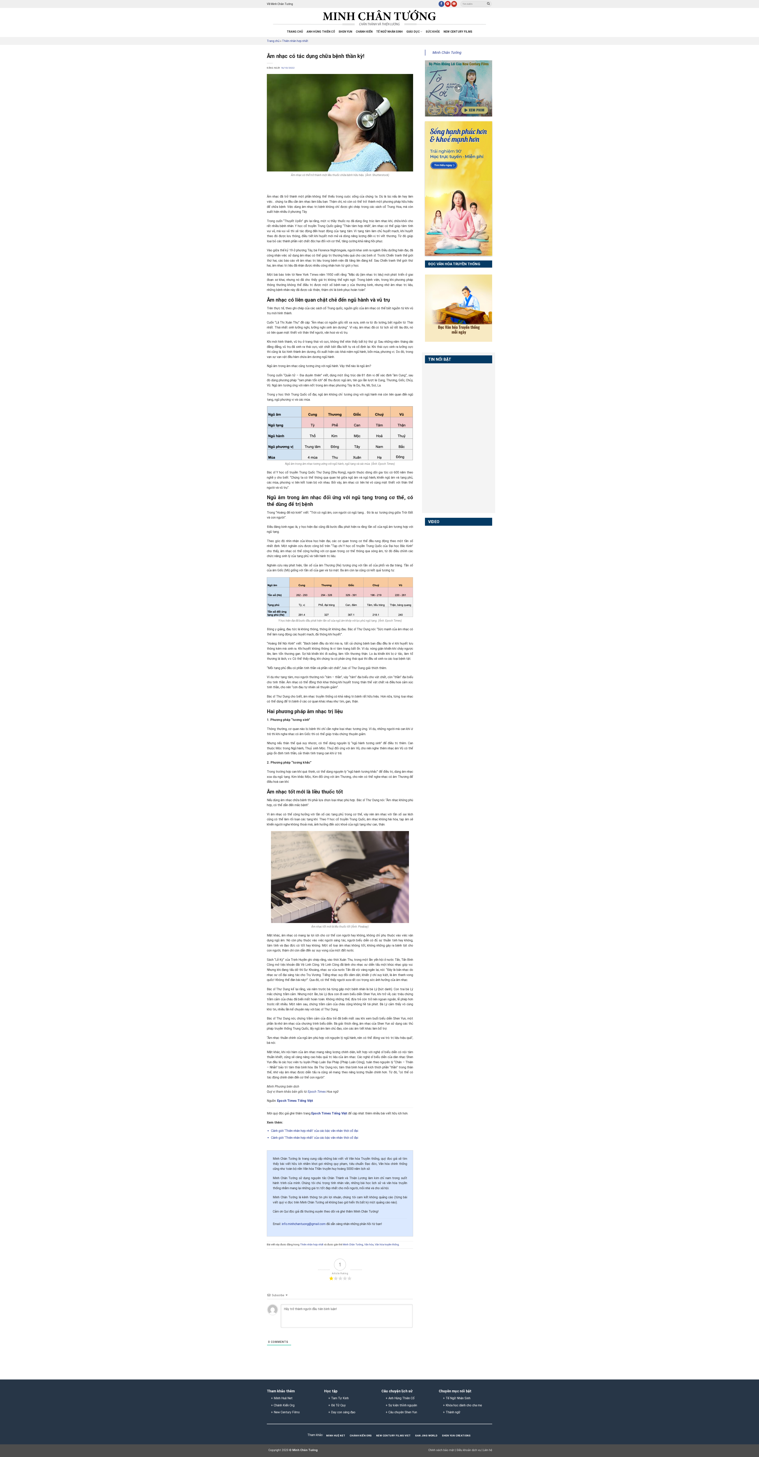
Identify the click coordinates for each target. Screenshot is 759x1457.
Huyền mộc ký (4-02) (440, 557)
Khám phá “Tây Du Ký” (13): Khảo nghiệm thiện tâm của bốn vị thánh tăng (441, 631)
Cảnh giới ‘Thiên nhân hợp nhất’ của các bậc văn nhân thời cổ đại (314, 1131)
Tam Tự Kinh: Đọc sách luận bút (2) (438, 397)
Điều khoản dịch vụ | (469, 1450)
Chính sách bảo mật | (442, 1450)
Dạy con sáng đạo (343, 1412)
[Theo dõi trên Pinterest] (448, 4)
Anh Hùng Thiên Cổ (401, 1398)
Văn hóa (369, 1244)
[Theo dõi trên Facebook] (441, 4)
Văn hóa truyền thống (387, 1244)
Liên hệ (487, 1450)
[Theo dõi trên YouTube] (454, 4)
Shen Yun (345, 31)
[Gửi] (488, 4)
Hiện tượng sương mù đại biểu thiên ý (440, 582)
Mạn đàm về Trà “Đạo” (441, 535)
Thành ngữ (453, 1412)
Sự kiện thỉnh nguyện (402, 1405)
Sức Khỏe (433, 31)
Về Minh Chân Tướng (280, 4)
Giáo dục (413, 31)
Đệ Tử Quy (338, 1405)
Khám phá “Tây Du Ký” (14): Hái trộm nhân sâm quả (441, 606)
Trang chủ (295, 31)
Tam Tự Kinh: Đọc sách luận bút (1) (438, 375)
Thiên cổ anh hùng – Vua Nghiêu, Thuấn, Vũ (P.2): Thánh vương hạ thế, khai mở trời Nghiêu (441, 448)
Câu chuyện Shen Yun (402, 1412)
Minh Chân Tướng (353, 1244)
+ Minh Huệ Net (282, 1398)
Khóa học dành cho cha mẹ (464, 1405)
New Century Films (458, 31)
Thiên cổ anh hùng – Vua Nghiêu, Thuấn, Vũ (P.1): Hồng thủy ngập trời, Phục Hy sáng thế (441, 423)
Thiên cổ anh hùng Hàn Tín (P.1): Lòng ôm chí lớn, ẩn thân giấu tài (441, 470)
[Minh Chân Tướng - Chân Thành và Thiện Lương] (379, 18)
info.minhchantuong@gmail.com (304, 1224)
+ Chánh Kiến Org (283, 1405)
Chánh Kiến (364, 31)
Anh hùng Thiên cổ (321, 31)
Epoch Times (317, 1091)
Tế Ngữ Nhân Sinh (389, 31)
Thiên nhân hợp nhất (295, 41)
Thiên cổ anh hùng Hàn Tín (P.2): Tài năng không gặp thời (441, 492)
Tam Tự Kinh (340, 1398)
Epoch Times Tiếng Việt (295, 1101)
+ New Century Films (285, 1412)
